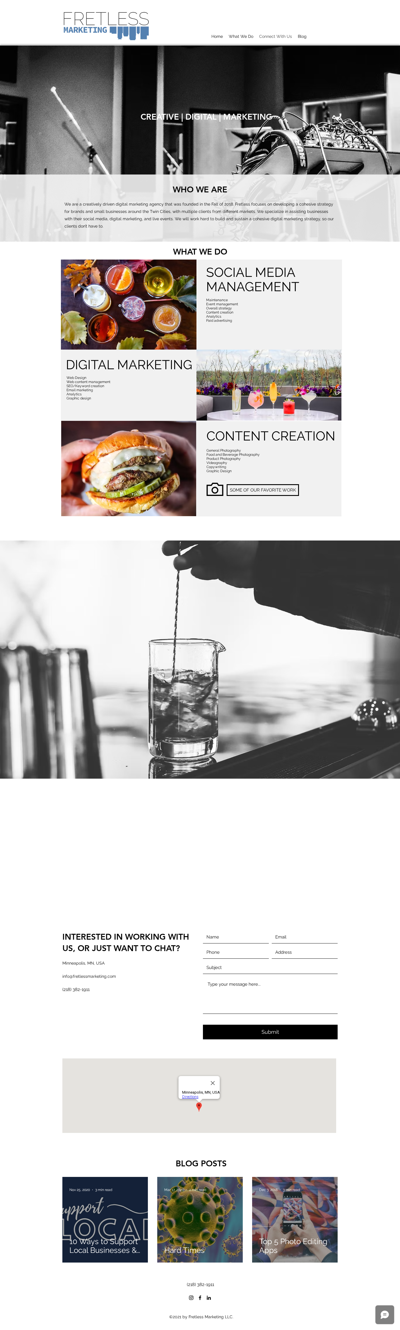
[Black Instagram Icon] (191, 1298)
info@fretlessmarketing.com (89, 976)
